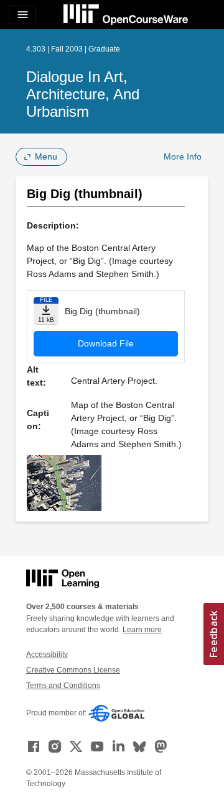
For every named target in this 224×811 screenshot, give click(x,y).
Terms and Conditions (63, 685)
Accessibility (47, 654)
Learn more (142, 629)
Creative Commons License (73, 670)
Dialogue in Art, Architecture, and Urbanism (82, 94)
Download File (106, 343)
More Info (183, 156)
